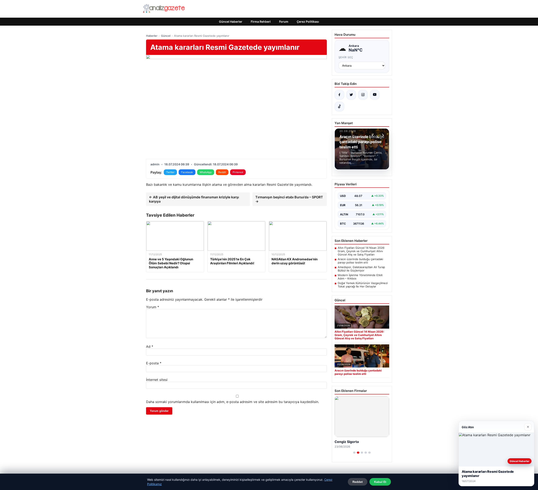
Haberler (151, 35)
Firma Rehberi (261, 21)
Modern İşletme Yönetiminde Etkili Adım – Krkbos (360, 276)
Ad (149, 346)
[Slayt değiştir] (354, 453)
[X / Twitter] (351, 95)
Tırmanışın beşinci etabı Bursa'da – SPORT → (289, 199)
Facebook (187, 172)
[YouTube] (375, 95)
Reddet (357, 481)
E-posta (153, 363)
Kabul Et (380, 481)
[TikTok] (339, 106)
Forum (283, 21)
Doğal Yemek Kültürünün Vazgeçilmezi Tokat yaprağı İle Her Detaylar (363, 284)
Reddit (222, 172)
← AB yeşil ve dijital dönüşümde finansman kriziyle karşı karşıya (194, 199)
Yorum (152, 307)
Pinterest (238, 172)
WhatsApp (206, 172)
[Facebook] (339, 95)
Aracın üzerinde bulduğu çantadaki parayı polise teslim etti (360, 260)
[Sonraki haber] (382, 135)
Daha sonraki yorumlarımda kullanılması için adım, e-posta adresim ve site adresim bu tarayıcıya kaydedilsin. (232, 402)
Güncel (165, 35)
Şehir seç (346, 57)
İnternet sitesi (156, 380)
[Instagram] (363, 95)
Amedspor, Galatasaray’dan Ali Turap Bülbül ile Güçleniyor (361, 268)
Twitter (170, 172)
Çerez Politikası (308, 21)
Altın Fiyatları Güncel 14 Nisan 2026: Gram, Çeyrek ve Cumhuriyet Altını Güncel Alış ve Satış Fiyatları (361, 251)
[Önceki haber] (373, 135)
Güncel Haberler (230, 21)
